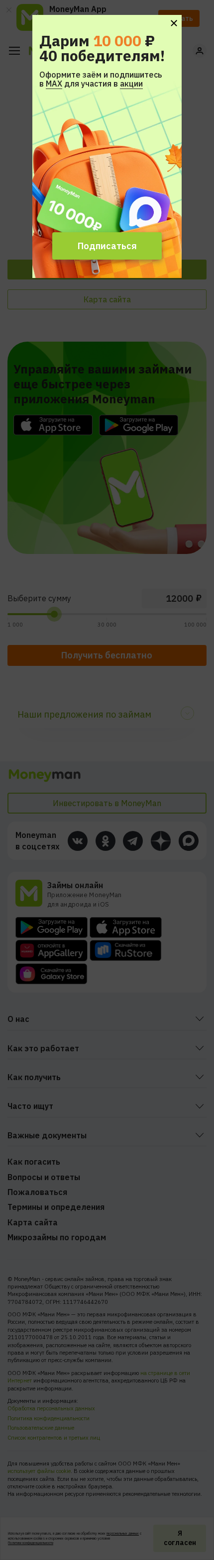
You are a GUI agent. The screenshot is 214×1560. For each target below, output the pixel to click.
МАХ (54, 84)
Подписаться (107, 246)
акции (131, 84)
